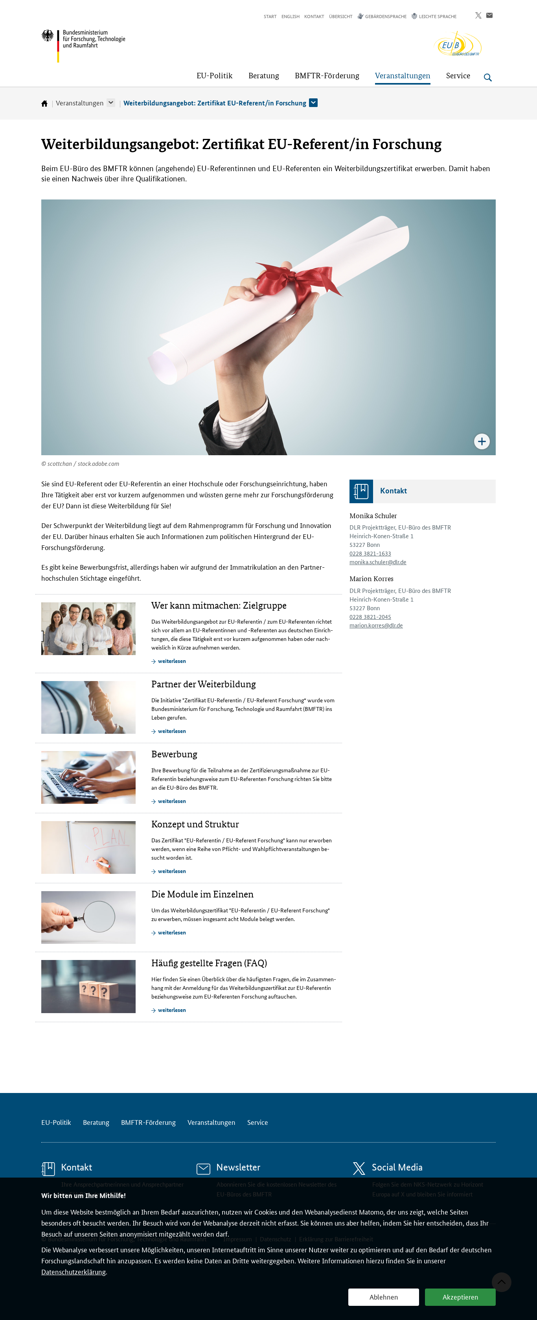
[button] (111, 102)
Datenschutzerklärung (73, 1271)
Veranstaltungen (80, 102)
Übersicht (341, 16)
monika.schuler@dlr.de (377, 562)
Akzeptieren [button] (460, 1296)
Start (270, 16)
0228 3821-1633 (370, 553)
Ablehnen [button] (384, 1296)
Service (257, 1122)
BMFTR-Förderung (148, 1122)
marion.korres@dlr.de (376, 625)
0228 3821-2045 (370, 616)
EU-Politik (56, 1122)
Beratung (96, 1122)
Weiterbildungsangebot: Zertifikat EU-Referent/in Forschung (214, 102)
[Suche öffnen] (488, 77)
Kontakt (314, 16)
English (290, 16)
